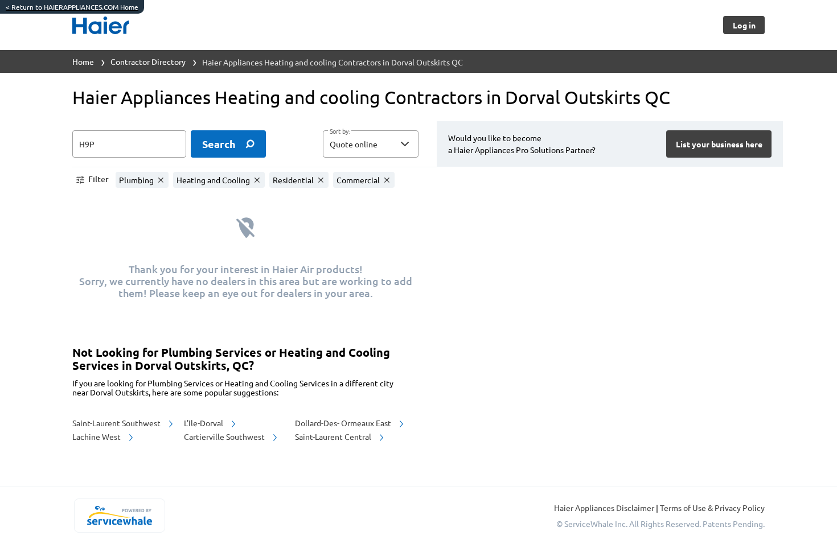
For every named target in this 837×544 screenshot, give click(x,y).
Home (83, 61)
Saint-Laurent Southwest (117, 423)
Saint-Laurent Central (334, 436)
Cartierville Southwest (225, 436)
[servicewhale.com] (119, 515)
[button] (371, 144)
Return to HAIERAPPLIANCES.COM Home (72, 6)
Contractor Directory (148, 61)
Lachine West (97, 436)
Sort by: (340, 131)
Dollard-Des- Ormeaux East (344, 423)
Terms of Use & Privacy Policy (712, 507)
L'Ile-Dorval (204, 423)
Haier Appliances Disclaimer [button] (605, 507)
